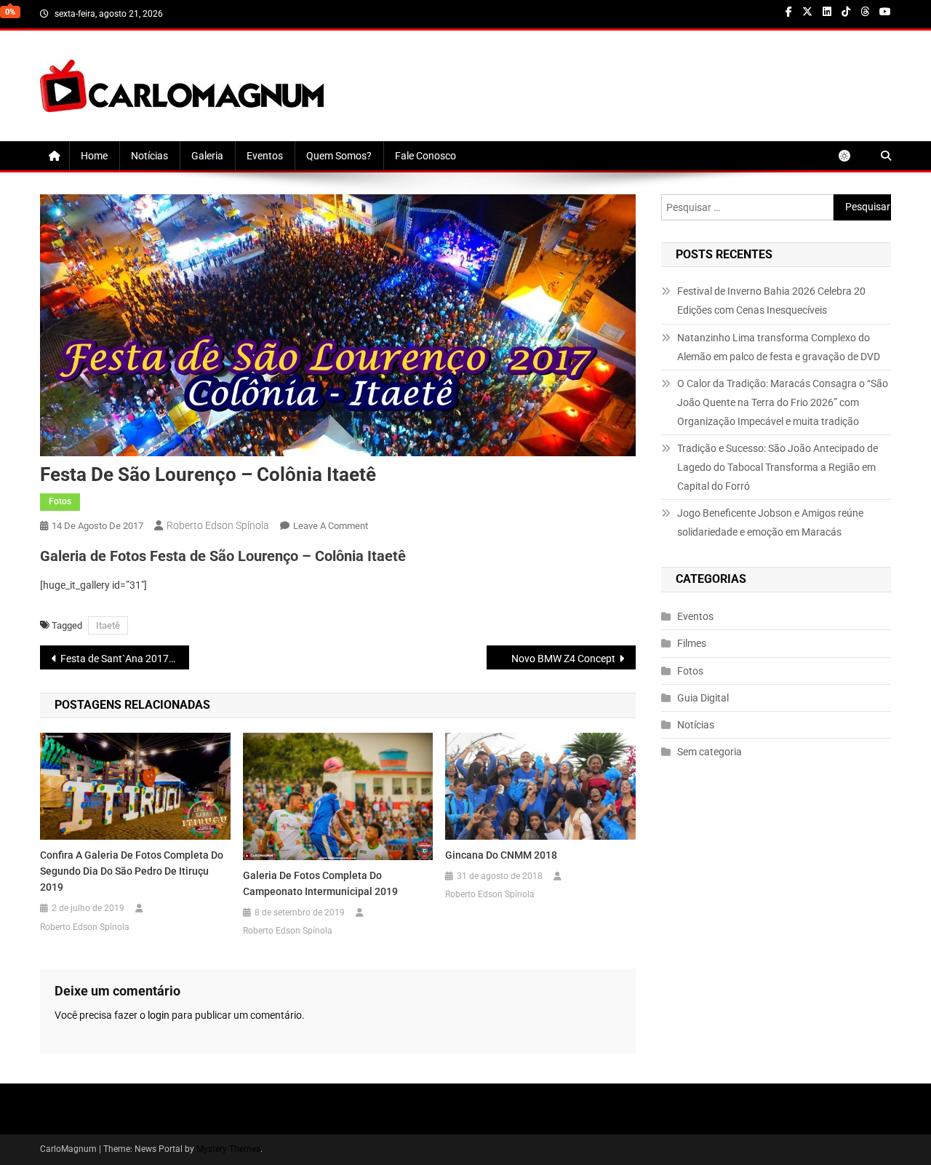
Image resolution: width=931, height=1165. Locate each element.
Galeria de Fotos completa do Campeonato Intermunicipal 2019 (320, 883)
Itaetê (108, 625)
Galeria (207, 156)
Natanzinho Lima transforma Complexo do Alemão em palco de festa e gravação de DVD (778, 347)
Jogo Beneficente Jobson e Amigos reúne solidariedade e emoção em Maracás (770, 522)
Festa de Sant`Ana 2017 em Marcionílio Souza (124, 658)
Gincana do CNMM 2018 (501, 855)
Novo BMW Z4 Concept (563, 658)
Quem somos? (339, 156)
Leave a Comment (330, 525)
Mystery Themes (228, 1149)
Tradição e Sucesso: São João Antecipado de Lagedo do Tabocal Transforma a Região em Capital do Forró (777, 467)
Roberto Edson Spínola (218, 525)
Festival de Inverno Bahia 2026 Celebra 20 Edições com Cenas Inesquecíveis (771, 300)
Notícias (149, 156)
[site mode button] (851, 155)
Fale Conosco (425, 156)
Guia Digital (703, 698)
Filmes (691, 643)
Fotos (60, 501)
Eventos (265, 156)
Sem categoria (709, 752)
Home (94, 156)
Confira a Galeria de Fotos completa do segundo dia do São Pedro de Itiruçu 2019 (131, 871)
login (158, 1015)
